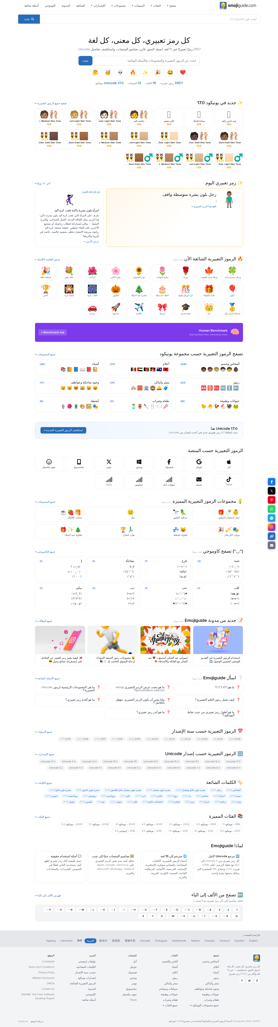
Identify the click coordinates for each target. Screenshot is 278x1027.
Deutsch (225, 940)
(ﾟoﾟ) (130, 576)
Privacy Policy (46, 972)
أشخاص (234, 790)
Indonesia (66, 940)
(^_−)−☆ (234, 566)
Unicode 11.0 (69, 761)
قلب (132, 801)
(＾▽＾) (182, 566)
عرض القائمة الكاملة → (47, 259)
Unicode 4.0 (76, 767)
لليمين (86, 801)
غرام (204, 801)
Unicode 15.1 (192, 761)
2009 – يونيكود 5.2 (72, 824)
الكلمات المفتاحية (86, 967)
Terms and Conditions (41, 967)
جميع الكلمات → (43, 783)
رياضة (220, 801)
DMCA (50, 983)
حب (140, 795)
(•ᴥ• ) (234, 603)
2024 (218, 739)
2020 (152, 739)
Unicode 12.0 (89, 761)
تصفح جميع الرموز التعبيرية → (51, 103)
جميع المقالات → (43, 621)
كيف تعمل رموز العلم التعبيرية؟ (215, 700)
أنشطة (95, 401)
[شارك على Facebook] (271, 482)
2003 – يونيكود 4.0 (152, 824)
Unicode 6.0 (154, 767)
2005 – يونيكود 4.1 (125, 824)
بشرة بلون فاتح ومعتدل (190, 790)
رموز (236, 382)
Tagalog (51, 940)
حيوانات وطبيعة (229, 401)
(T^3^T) (76, 598)
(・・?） (76, 576)
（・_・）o (75, 571)
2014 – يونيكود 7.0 (178, 830)
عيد (101, 801)
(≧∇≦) (183, 571)
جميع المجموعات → (45, 354)
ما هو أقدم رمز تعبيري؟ (80, 700)
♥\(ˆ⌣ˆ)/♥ (180, 603)
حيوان (116, 801)
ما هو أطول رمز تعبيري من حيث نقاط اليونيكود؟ (211, 713)
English (253, 940)
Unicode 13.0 (110, 761)
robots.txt (23, 1021)
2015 (66, 739)
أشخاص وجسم (230, 363)
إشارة (174, 801)
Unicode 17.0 (233, 761)
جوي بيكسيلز (129, 994)
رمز (189, 801)
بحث (85, 61)
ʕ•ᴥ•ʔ (130, 593)
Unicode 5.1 (114, 767)
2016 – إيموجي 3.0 (125, 830)
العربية (90, 940)
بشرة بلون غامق (88, 790)
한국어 (103, 940)
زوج (172, 795)
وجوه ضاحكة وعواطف (85, 382)
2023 (202, 739)
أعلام (166, 363)
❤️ (183, 73)
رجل (216, 790)
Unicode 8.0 (213, 767)
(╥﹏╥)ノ (76, 603)
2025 (234, 739)
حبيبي (51, 795)
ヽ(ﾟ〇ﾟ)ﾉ (128, 571)
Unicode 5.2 (134, 767)
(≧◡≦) (183, 576)
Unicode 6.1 (173, 767)
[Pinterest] (242, 981)
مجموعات (118, 5)
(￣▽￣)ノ (233, 576)
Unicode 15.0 (171, 761)
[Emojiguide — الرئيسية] (256, 958)
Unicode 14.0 (151, 761)
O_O (132, 566)
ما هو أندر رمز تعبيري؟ (151, 712)
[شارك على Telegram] (271, 518)
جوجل (133, 967)
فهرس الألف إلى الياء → (48, 895)
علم (125, 795)
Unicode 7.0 (193, 767)
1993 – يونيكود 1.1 (231, 824)
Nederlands (179, 940)
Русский (145, 940)
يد (187, 795)
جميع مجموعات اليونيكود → (204, 1005)
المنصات (138, 5)
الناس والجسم (170, 961)
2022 (186, 739)
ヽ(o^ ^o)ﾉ (232, 571)
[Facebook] (257, 981)
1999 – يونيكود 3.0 (206, 824)
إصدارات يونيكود (87, 978)
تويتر (134, 983)
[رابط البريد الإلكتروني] (271, 545)
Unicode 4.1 (95, 767)
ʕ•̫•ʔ (131, 603)
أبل (135, 961)
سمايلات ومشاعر (168, 989)
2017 (100, 739)
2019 (134, 739)
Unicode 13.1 (130, 761)
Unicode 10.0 (48, 761)
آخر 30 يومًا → (42, 183)
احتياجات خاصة (153, 801)
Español (239, 940)
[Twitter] (249, 981)
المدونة (66, 5)
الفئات (156, 5)
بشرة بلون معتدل (158, 790)
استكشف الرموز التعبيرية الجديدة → (63, 430)
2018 (117, 739)
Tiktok (133, 999)
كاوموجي (50, 5)
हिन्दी (79, 940)
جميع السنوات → (43, 732)
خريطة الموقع (37, 1021)
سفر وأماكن (161, 382)
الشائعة (80, 5)
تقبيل (69, 801)
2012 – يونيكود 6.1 (204, 830)
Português (161, 940)
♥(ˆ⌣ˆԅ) (181, 593)
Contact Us (47, 989)
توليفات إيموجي (87, 961)
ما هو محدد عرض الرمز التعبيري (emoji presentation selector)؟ (140, 688)
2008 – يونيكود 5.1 (99, 824)
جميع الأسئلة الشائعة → (47, 678)
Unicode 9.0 (233, 767)
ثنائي (156, 795)
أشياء (95, 363)
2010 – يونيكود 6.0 (230, 830)
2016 (82, 739)
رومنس (89, 795)
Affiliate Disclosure (43, 978)
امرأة (219, 795)
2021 (170, 739)
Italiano (195, 940)
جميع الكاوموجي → (45, 552)
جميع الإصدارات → (44, 754)
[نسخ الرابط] (271, 536)
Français (210, 940)
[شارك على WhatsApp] (271, 509)
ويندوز (133, 978)
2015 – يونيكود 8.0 (152, 830)
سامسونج (131, 989)
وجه (236, 801)
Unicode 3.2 (56, 767)
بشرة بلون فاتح (60, 790)
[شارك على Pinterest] (271, 500)
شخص (202, 795)
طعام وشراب (160, 401)
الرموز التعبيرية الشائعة (83, 983)
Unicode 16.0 (212, 761)
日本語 (116, 940)
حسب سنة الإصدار (85, 972)
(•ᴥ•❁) (234, 598)
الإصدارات (98, 5)
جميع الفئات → (42, 817)
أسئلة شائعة (31, 5)
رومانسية (70, 795)
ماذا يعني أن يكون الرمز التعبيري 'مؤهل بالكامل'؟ (140, 701)
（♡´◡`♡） (180, 598)
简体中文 (130, 940)
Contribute (48, 961)
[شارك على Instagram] (271, 527)
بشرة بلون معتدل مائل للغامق (123, 790)
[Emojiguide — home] (238, 5)
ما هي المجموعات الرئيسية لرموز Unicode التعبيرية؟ (68, 688)
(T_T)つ (76, 593)
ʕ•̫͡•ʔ (130, 598)
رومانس (108, 795)
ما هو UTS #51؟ (225, 687)
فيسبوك (132, 972)
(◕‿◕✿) (234, 593)
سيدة (236, 795)
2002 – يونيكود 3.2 (179, 824)
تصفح (171, 5)
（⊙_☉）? (76, 566)
